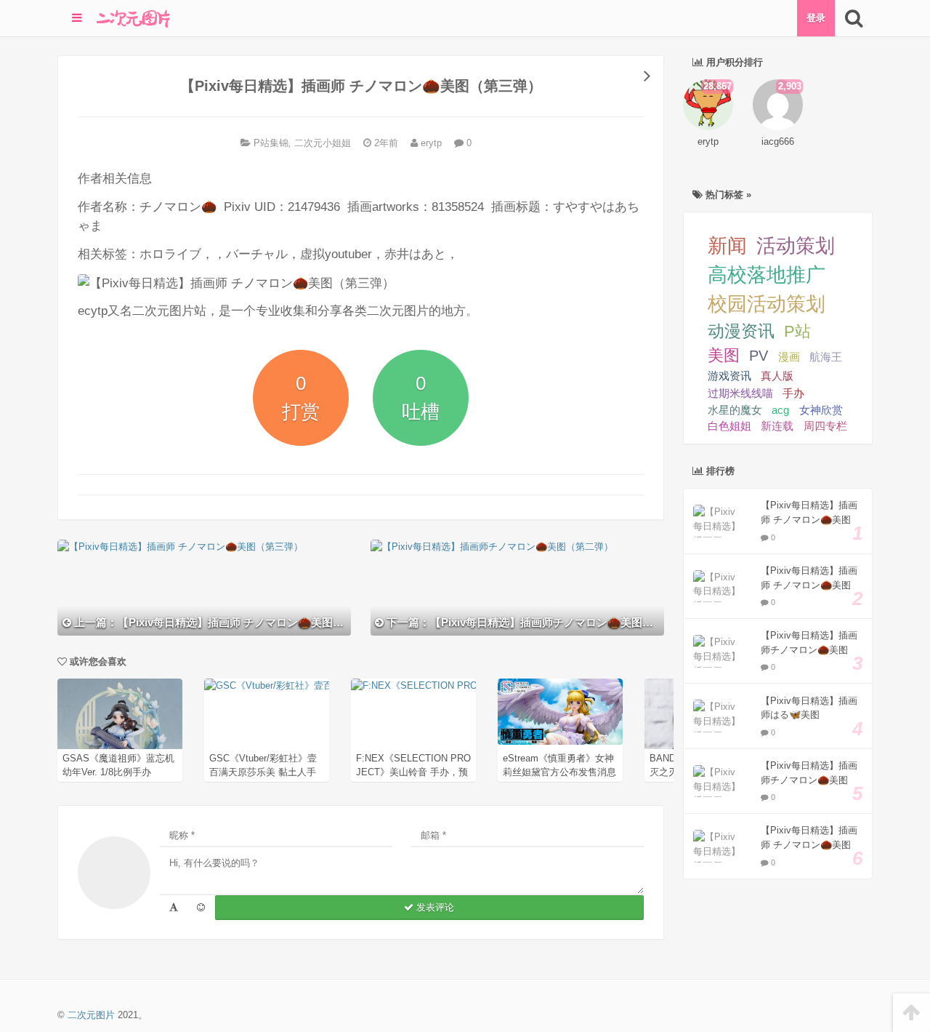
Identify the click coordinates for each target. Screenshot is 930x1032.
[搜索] (853, 18)
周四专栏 (825, 426)
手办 (793, 393)
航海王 (825, 357)
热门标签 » (727, 194)
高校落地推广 (766, 275)
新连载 (777, 426)
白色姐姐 (729, 426)
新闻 (727, 246)
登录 (815, 17)
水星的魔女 (735, 410)
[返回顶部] (911, 1012)
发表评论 (433, 907)
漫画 (789, 357)
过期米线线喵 (740, 393)
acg (780, 410)
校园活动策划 (766, 304)
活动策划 (795, 246)
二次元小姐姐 (322, 142)
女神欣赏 (821, 410)
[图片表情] (200, 907)
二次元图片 (91, 1014)
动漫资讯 (741, 330)
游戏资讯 (729, 375)
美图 (724, 355)
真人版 (777, 375)
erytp (430, 142)
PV (758, 356)
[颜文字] (173, 907)
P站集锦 (271, 142)
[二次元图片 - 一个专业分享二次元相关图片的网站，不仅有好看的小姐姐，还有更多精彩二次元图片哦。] (133, 18)
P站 (797, 331)
